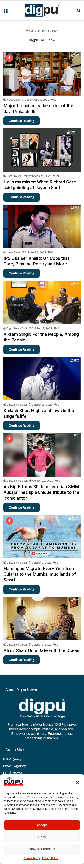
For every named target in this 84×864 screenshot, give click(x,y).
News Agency (14, 766)
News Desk (13, 99)
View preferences (42, 849)
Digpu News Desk (17, 176)
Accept (42, 825)
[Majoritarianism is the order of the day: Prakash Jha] (41, 74)
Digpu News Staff (17, 328)
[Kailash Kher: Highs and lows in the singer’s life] (41, 378)
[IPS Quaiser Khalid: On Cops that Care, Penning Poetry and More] (41, 226)
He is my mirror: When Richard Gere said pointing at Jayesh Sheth (39, 184)
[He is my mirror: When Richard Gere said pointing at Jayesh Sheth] (41, 150)
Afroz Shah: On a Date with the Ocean (41, 650)
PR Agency (12, 759)
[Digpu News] (42, 10)
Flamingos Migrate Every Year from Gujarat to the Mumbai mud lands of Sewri (39, 574)
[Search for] (78, 12)
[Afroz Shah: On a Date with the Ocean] (41, 618)
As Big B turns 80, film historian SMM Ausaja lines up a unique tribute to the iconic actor (41, 492)
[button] (77, 782)
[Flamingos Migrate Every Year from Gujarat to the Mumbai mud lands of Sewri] (41, 536)
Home (32, 30)
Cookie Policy (32, 858)
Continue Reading (21, 121)
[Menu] (5, 12)
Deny (42, 837)
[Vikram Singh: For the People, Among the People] (41, 302)
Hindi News (12, 773)
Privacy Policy (50, 858)
